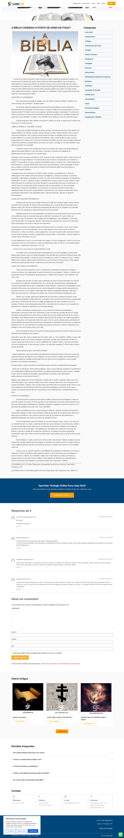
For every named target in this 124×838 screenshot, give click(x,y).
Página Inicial (76, 3)
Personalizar (10, 831)
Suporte (103, 3)
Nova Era (88, 68)
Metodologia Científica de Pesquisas (97, 77)
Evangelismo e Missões (93, 117)
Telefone (42, 800)
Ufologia (88, 41)
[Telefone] (49, 796)
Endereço (94, 800)
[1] (36, 361)
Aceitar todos (33, 831)
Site (12, 646)
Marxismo (88, 81)
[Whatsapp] (23, 796)
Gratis (87, 103)
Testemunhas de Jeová (93, 46)
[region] (21, 825)
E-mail (14, 639)
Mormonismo (89, 72)
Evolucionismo (90, 112)
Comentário (15, 608)
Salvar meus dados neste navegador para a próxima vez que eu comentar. (37, 653)
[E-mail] (74, 796)
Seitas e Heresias (91, 54)
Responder (18, 526)
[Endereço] (100, 796)
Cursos (93, 3)
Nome (13, 632)
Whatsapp (16, 800)
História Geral (90, 95)
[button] (62, 731)
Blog (98, 3)
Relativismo (89, 59)
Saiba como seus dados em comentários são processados (60, 664)
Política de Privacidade (106, 828)
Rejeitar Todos (21, 831)
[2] (38, 376)
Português (88, 63)
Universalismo (90, 37)
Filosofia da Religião (92, 108)
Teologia (88, 50)
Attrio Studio (109, 835)
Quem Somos (86, 3)
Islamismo (88, 86)
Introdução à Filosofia (92, 90)
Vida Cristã (89, 32)
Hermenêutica (90, 99)
